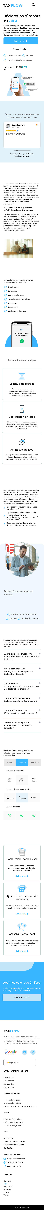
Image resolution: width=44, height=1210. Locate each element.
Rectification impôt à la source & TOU (19, 1106)
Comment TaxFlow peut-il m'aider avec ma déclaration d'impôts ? (17, 725)
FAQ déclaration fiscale (13, 1145)
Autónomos (8, 1081)
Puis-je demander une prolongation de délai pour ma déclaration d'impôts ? (18, 671)
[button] (34, 4)
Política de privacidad (13, 1122)
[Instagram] (33, 1052)
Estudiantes (8, 1087)
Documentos (9, 1138)
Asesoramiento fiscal (12, 1103)
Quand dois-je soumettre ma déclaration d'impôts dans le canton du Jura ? (21, 657)
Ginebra (7, 1181)
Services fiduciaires (11, 1100)
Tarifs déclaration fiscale (14, 1141)
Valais (6, 1192)
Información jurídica (12, 1119)
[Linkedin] (24, 1052)
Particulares (8, 1077)
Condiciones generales (13, 1125)
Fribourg (7, 1189)
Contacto (7, 1148)
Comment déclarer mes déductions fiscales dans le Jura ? (20, 712)
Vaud (5, 1195)
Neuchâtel (8, 1187)
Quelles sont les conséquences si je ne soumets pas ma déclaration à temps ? (21, 686)
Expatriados (8, 1084)
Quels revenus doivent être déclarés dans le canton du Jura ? (20, 699)
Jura (5, 1184)
